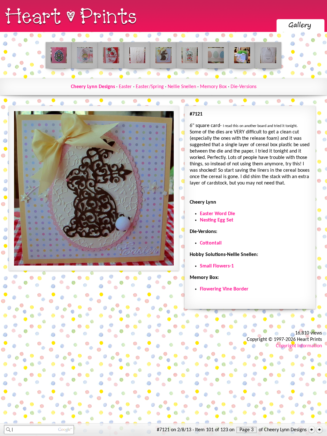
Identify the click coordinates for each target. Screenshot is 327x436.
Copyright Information (299, 346)
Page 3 (247, 429)
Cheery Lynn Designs (93, 86)
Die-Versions (243, 86)
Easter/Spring (150, 86)
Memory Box (213, 86)
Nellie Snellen (182, 86)
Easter (125, 86)
